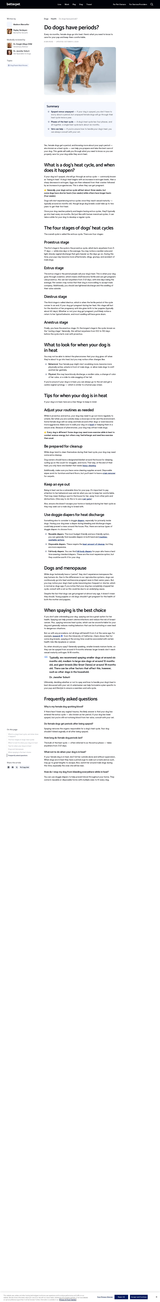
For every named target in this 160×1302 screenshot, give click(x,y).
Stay (81, 4)
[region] (80, 1297)
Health (53, 19)
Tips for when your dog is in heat (19, 746)
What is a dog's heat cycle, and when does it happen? (23, 735)
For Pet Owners (119, 4)
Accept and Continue (139, 1297)
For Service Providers (138, 4)
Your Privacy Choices (105, 1297)
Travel (89, 4)
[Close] (156, 1296)
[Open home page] (13, 4)
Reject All (121, 1297)
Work (67, 4)
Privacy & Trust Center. (68, 1300)
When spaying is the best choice (19, 752)
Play (74, 4)
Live (59, 4)
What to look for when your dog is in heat (23, 743)
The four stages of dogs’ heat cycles (21, 739)
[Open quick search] (152, 4)
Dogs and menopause (16, 749)
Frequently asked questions (17, 755)
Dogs (46, 19)
